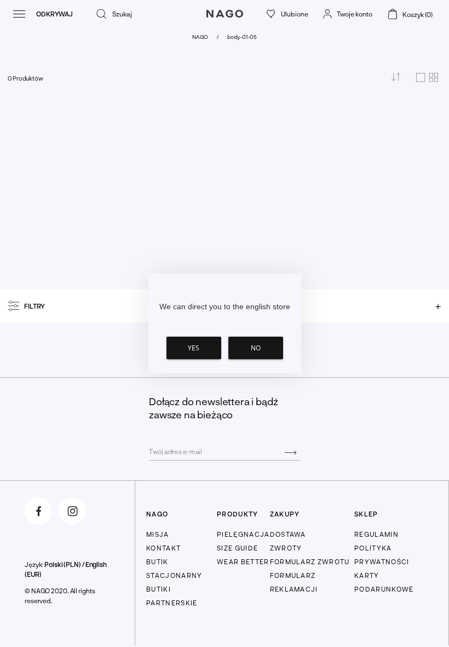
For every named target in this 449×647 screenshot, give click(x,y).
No (256, 348)
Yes (193, 348)
